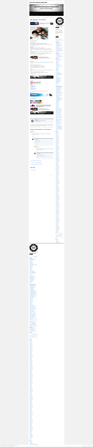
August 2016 (57, 183)
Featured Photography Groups (58, 73)
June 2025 (57, 134)
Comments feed (57, 241)
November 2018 (57, 167)
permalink (44, 125)
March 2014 (57, 202)
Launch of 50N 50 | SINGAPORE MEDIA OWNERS (37, 164)
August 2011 (57, 222)
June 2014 (57, 200)
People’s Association (33, 89)
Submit (31, 47)
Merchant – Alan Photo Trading (32, 306)
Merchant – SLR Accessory (32, 315)
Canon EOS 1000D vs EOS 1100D (59, 47)
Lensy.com (32, 87)
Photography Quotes (58, 81)
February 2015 (57, 195)
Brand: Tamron (31, 268)
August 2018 (57, 169)
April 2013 (57, 209)
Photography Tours (57, 82)
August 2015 (57, 191)
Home (30, 12)
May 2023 (57, 142)
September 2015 (57, 190)
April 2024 (31, 347)
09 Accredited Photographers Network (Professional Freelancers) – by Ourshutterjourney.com (59, 99)
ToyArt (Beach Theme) (58, 55)
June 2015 (57, 192)
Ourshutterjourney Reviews (32, 276)
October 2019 (31, 368)
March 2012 (31, 426)
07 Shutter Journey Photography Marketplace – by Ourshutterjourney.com (59, 96)
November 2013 (31, 413)
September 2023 (31, 349)
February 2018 (57, 172)
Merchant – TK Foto (58, 121)
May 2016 (57, 185)
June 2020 (57, 155)
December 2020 (57, 153)
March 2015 (57, 194)
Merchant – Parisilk (58, 113)
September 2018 (57, 168)
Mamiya (57, 76)
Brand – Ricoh (57, 105)
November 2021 (57, 148)
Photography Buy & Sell (32, 277)
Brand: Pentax (57, 67)
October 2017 (57, 174)
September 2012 (57, 214)
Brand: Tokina (57, 70)
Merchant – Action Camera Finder (59, 108)
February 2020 (57, 157)
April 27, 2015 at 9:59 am (39, 154)
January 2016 (31, 396)
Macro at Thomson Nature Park (59, 56)
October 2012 (57, 213)
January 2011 (57, 226)
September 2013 (57, 206)
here (35, 73)
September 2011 (31, 430)
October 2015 (31, 398)
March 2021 (57, 152)
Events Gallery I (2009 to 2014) (51, 12)
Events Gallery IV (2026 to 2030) (41, 13)
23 (33, 336)
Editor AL (37, 20)
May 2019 (57, 163)
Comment (51, 175)
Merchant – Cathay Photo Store (59, 110)
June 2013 (57, 208)
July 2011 (57, 223)
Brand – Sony (57, 106)
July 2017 (57, 176)
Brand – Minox (57, 101)
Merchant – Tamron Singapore (58, 119)
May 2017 (57, 177)
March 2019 (57, 164)
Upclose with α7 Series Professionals (59, 50)
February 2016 (57, 187)
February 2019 (57, 165)
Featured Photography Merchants (33, 272)
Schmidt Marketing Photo (33, 88)
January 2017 (57, 180)
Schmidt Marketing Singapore (37, 125)
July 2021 (57, 149)
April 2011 (57, 225)
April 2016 (31, 394)
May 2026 (57, 132)
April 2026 (57, 133)
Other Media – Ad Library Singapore (59, 128)
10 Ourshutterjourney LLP (58, 100)
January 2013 (57, 211)
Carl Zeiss (57, 71)
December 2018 (57, 166)
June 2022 (31, 353)
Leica (30, 274)
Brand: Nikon (57, 63)
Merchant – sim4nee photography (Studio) (33, 314)
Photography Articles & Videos (45, 124)
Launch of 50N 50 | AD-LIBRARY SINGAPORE (36, 162)
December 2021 (57, 147)
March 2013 (57, 210)
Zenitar (30, 283)
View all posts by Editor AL (38, 121)
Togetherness (42, 47)
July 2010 (57, 230)
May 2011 (57, 224)
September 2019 (57, 160)
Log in (56, 240)
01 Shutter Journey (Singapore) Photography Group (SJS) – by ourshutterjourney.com (59, 88)
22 (32, 336)
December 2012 (57, 212)
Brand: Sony (57, 69)
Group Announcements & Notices (38, 124)
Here (33, 53)
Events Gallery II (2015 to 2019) (58, 12)
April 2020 (31, 364)
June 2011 (31, 432)
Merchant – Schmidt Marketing (59, 116)
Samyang (31, 281)
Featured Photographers (58, 72)
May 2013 (31, 417)
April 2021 (57, 151)
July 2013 (57, 207)
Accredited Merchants (32, 258)
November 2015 (57, 189)
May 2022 (57, 145)
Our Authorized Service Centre (53, 13)
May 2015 (57, 193)
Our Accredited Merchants (60, 13)
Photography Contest (32, 125)
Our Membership (45, 12)
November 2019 (57, 159)
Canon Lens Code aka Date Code (59, 48)
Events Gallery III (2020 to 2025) (33, 13)
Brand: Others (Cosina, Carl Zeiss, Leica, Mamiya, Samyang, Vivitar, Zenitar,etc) (59, 66)
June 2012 (57, 216)
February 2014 (31, 411)
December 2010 (57, 227)
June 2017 (31, 385)
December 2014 (57, 196)
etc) (30, 270)
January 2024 (57, 140)
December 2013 (57, 204)
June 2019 (57, 162)
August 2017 (57, 175)
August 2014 (57, 199)
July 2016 (57, 184)
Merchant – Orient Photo (58, 111)
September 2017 (31, 383)
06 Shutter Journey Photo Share (32, 292)
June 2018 (57, 170)
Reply (37, 144)
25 (35, 336)
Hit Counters (57, 28)
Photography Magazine (32, 279)
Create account (57, 239)
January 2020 (31, 366)
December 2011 (31, 428)
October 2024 (57, 137)
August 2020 (57, 154)
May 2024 (57, 138)
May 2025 (57, 135)
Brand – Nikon (57, 103)
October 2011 (57, 221)
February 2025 (57, 136)
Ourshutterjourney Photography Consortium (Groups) (37, 12)
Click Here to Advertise (32, 92)
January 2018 (31, 381)
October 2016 (57, 182)
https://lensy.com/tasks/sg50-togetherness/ (39, 53)
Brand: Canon (57, 61)
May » (62, 237)
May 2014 (57, 201)
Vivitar (56, 84)
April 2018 (31, 379)
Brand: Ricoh (31, 266)
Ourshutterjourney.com (33, 86)
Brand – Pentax (57, 104)
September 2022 (57, 143)
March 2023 (31, 351)
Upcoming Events (47, 13)
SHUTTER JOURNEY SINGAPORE (38, 2)
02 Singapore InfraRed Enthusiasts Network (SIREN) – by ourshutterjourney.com (59, 90)
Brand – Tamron (31, 304)
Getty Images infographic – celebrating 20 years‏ (35, 17)
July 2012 (57, 215)
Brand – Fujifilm (57, 102)
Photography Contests (50, 124)
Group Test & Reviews (32, 273)
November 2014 (57, 197)
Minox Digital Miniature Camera (44, 62)
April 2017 (57, 178)
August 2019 (57, 161)
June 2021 (57, 150)
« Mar (56, 237)
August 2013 (31, 415)
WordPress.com (57, 242)
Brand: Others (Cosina (58, 64)
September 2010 (57, 229)
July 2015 (31, 400)
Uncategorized (57, 83)
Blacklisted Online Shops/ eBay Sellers (33, 259)
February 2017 (57, 179)
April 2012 (57, 217)
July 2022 (57, 144)
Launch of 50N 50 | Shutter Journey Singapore (36, 160)
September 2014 (57, 198)
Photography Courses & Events (59, 80)
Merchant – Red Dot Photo (58, 114)
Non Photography (31, 275)
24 (34, 336)
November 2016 (57, 181)
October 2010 (57, 228)
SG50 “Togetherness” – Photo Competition (38, 19)
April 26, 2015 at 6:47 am (38, 147)
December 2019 (57, 158)
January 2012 (57, 219)
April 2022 (57, 146)
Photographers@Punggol (33, 85)
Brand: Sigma (57, 68)
